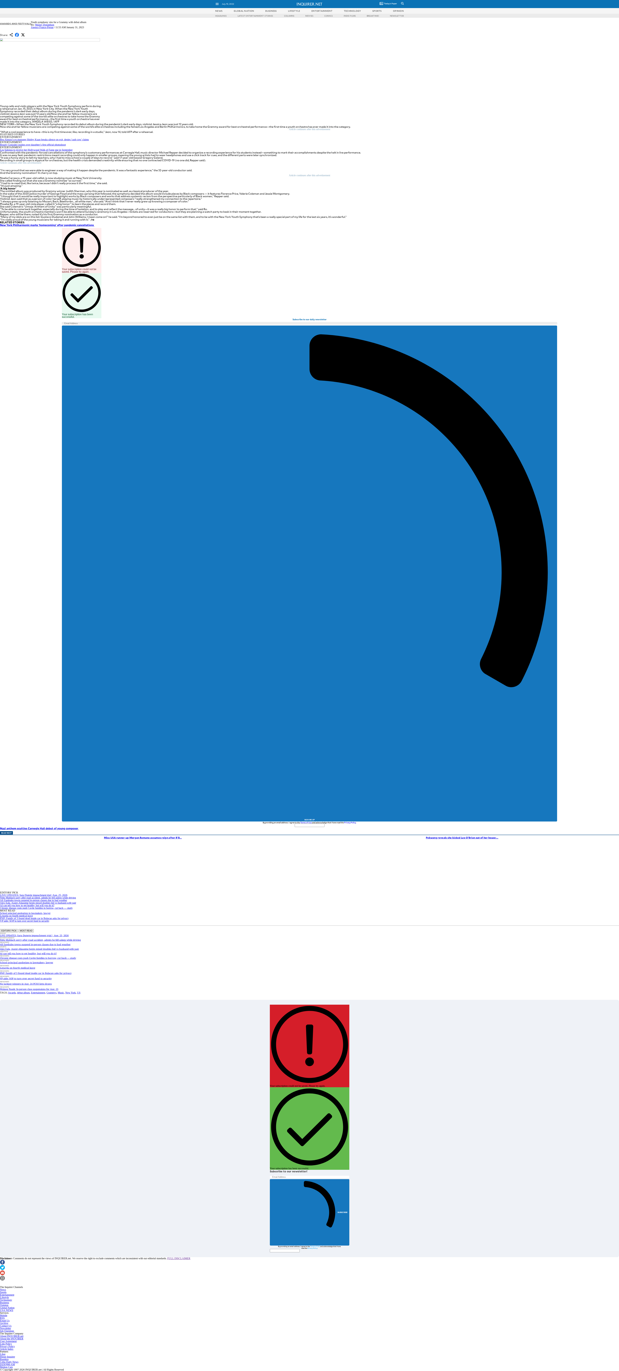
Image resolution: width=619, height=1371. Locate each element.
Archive (4, 1323)
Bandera (4, 1359)
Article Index (6, 1349)
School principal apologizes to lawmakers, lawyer (25, 913)
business (271, 10)
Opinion (4, 1305)
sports (377, 10)
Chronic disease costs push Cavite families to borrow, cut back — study (36, 908)
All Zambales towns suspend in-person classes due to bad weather (33, 900)
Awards (12, 992)
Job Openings (7, 1331)
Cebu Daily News (9, 1362)
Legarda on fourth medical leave (16, 915)
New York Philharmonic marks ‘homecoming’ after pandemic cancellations (47, 225)
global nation (244, 10)
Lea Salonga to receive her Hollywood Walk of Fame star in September (36, 149)
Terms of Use (306, 822)
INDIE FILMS (350, 16)
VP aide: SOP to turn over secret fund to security (24, 921)
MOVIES (309, 16)
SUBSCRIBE (343, 1212)
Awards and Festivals (15, 23)
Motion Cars (6, 1367)
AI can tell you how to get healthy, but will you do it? (27, 905)
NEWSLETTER (397, 16)
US (78, 992)
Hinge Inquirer (7, 1356)
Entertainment (38, 992)
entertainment (322, 10)
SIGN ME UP (309, 820)
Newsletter (5, 1328)
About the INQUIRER (11, 1338)
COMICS (328, 16)
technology (352, 10)
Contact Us (5, 1325)
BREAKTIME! (373, 16)
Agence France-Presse (42, 27)
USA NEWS (6, 1310)
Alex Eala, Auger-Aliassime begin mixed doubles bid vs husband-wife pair (38, 902)
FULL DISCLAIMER (178, 1258)
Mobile (3, 1315)
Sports (3, 1292)
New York (70, 992)
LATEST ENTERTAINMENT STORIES (255, 16)
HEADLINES (221, 16)
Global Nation (7, 1307)
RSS (2, 1318)
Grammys (51, 992)
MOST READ (26, 931)
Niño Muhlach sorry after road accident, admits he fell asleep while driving (38, 897)
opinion (398, 10)
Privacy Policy (350, 822)
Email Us (5, 1320)
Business (4, 1302)
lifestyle (294, 10)
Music (61, 992)
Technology (6, 1300)
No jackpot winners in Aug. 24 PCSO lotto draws (26, 983)
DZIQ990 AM (7, 1364)
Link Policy (6, 1343)
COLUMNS (289, 16)
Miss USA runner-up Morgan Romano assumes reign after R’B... (143, 837)
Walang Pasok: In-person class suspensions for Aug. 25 (29, 989)
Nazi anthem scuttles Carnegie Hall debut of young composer (39, 828)
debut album (23, 992)
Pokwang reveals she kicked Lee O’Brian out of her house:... (462, 837)
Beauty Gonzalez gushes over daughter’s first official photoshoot (33, 144)
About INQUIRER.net (11, 1336)
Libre (2, 1354)
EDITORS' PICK (9, 931)
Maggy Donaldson (44, 24)
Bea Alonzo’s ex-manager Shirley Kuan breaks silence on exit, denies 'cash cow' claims (44, 139)
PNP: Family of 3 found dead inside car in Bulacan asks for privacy (34, 918)
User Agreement (8, 1341)
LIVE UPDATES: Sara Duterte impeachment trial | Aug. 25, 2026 (33, 895)
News (218, 10)
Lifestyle (4, 1297)
